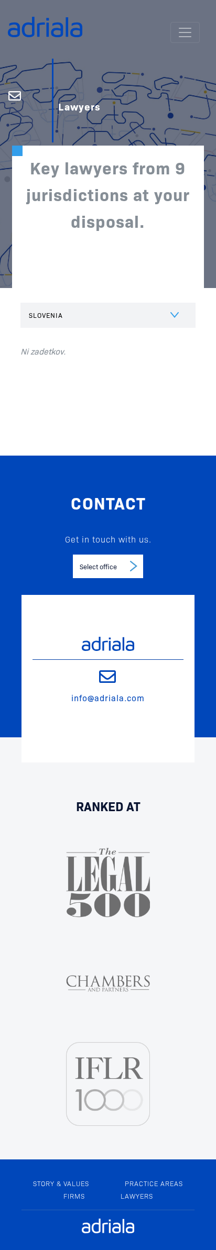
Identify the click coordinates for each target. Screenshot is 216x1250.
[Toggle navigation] (185, 32)
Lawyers (137, 1195)
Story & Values (61, 1183)
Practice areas (154, 1183)
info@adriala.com (108, 697)
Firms (74, 1195)
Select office (98, 566)
